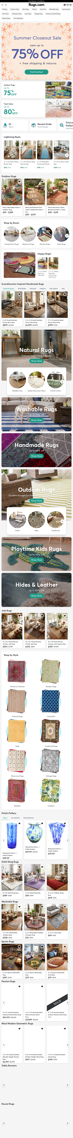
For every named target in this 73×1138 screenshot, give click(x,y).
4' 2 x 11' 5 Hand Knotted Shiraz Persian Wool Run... (33, 1014)
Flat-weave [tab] (54, 288)
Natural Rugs (6, 18)
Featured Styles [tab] (8, 288)
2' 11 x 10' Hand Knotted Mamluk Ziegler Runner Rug (11, 1057)
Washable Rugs (54, 9)
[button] (67, 155)
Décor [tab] (5, 818)
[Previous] (4, 197)
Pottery (34, 9)
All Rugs (4, 9)
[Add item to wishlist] (19, 181)
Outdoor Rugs (14, 9)
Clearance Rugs (16, 14)
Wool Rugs (25, 9)
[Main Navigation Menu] (2, 5)
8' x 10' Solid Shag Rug (10, 893)
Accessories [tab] (15, 818)
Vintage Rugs (38, 14)
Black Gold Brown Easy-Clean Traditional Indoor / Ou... (34, 209)
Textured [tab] (33, 288)
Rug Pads (43, 9)
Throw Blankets (18, 18)
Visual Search (66, 9)
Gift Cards (5, 14)
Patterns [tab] (43, 288)
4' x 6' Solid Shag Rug (32, 893)
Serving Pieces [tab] (28, 818)
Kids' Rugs (28, 14)
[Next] (68, 197)
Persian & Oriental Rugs (53, 14)
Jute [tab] (63, 288)
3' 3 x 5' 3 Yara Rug (54, 933)
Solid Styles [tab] (22, 288)
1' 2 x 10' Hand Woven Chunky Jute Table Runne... (10, 1099)
